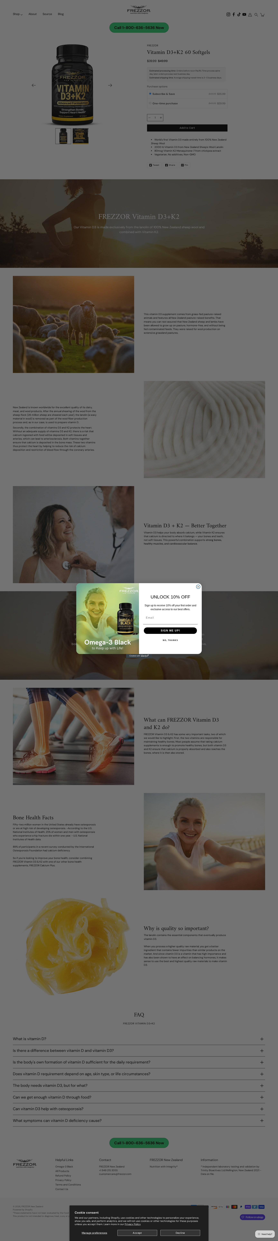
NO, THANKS (170, 640)
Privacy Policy (133, 1224)
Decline (180, 1233)
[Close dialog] (198, 587)
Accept (137, 1233)
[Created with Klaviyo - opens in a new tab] (139, 656)
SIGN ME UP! (170, 630)
